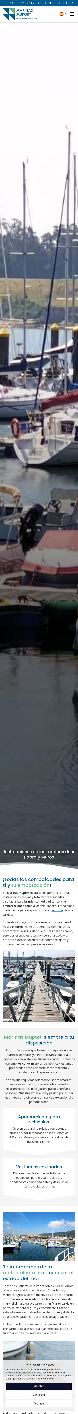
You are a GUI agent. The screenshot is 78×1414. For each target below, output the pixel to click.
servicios (57, 910)
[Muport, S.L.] (21, 14)
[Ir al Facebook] (66, 3)
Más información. (44, 1378)
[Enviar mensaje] (39, 3)
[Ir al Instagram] (72, 3)
